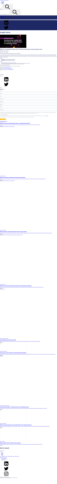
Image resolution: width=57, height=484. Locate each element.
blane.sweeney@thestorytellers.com (8, 68)
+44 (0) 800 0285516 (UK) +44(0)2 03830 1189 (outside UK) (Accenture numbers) (9, 456)
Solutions (2, 1)
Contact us (1, 451)
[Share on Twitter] (6, 86)
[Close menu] (0, 19)
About (2, 17)
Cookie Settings (3, 460)
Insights (2, 3)
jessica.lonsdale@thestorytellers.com (9, 69)
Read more (1, 288)
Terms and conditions (3, 458)
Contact (2, 2)
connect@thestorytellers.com (3, 457)
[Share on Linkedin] (6, 81)
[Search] (15, 12)
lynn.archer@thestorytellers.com (7, 67)
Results (2, 16)
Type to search (1, 14)
